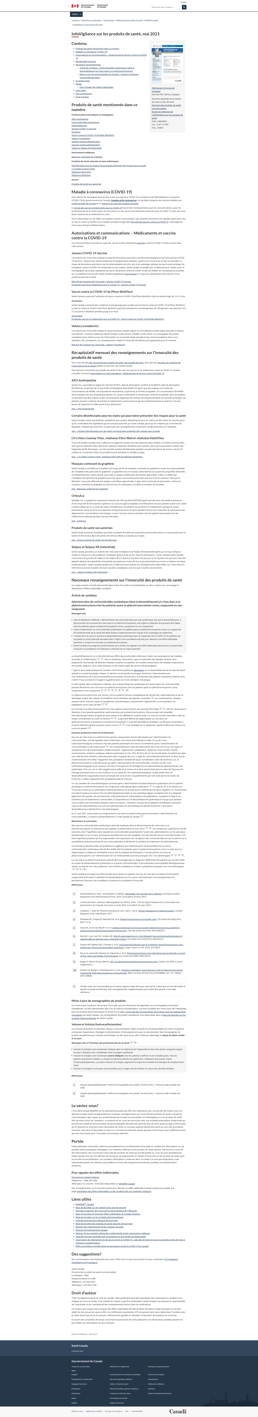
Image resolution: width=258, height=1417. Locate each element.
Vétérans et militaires (156, 1384)
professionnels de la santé (84, 203)
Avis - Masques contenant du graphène (90, 488)
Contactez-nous (78, 1351)
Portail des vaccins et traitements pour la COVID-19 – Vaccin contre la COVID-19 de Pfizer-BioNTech (118, 319)
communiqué (130, 274)
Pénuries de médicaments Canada (91, 1230)
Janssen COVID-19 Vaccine (84, 128)
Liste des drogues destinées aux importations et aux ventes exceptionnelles (111, 1236)
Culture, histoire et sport (119, 1384)
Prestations (76, 1393)
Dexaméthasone (79, 125)
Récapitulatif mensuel (86, 61)
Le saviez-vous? (83, 80)
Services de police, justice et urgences (124, 1389)
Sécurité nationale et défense (121, 1379)
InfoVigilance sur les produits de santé (88, 25)
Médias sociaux (77, 1411)
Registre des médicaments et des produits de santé (99, 1226)
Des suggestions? (84, 93)
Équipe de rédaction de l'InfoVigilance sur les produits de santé (167, 114)
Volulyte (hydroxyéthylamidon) (86, 141)
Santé (74, 1398)
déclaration (139, 670)
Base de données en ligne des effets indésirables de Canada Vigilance (108, 1214)
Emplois (75, 1374)
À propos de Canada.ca (113, 1411)
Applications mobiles (94, 1411)
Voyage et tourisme (79, 1384)
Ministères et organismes (91, 20)
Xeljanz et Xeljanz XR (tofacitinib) (87, 148)
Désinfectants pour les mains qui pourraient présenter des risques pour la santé (109, 165)
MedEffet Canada (151, 20)
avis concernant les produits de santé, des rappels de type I (116, 362)
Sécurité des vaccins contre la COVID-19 (149, 222)
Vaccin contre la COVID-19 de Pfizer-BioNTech (93, 135)
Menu (77, 14)
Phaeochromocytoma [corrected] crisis (138, 919)
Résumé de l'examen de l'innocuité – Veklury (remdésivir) (98, 344)
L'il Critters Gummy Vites (83, 168)
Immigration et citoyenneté (82, 1379)
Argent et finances (117, 1403)
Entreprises (76, 1389)
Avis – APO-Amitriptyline (83, 408)
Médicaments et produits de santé (130, 20)
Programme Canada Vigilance (85, 1177)
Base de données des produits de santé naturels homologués (104, 1223)
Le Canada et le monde (118, 1398)
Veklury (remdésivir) (81, 138)
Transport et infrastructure (120, 1393)
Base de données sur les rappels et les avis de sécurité (101, 1207)
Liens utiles (81, 90)
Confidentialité (137, 1411)
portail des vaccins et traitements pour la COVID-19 (98, 207)
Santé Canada (109, 20)
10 (127, 690)
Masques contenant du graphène (87, 156)
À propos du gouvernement (158, 1366)
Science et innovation (156, 1374)
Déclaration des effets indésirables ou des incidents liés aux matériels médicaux (114, 1191)
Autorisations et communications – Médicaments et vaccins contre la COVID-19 (127, 373)
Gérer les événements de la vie (159, 1393)
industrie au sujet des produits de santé (120, 203)
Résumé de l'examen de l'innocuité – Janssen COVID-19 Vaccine (101, 281)
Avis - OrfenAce (79, 521)
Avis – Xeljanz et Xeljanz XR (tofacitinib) (90, 572)
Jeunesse (151, 1389)
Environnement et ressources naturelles (125, 1374)
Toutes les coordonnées (81, 1366)
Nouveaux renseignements (88, 64)
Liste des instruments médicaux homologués (97, 1220)
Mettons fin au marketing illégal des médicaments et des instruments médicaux (113, 1233)
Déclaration (77, 300)
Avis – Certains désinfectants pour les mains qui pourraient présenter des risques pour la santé (116, 431)
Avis (126, 1411)
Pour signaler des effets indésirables (96, 87)
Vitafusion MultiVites (81, 175)
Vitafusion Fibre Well (81, 172)
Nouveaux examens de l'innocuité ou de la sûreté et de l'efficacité (106, 1210)
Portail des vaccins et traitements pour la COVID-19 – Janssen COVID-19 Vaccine (109, 284)
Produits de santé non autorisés (86, 184)
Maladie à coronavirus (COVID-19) (91, 51)
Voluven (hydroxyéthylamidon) (86, 145)
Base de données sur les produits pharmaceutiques (99, 1217)
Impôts (74, 1403)
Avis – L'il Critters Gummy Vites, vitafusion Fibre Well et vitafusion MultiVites (107, 456)
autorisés (141, 243)
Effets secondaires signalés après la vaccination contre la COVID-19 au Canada (112, 1246)
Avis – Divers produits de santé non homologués (94, 540)
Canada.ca (76, 20)
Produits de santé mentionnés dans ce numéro (97, 48)
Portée (79, 84)
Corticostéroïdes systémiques (85, 122)
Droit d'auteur (82, 96)
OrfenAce (76, 132)
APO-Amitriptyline (80, 119)
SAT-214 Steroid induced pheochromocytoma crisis (133, 961)
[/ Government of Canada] (90, 6)
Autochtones (153, 1379)
